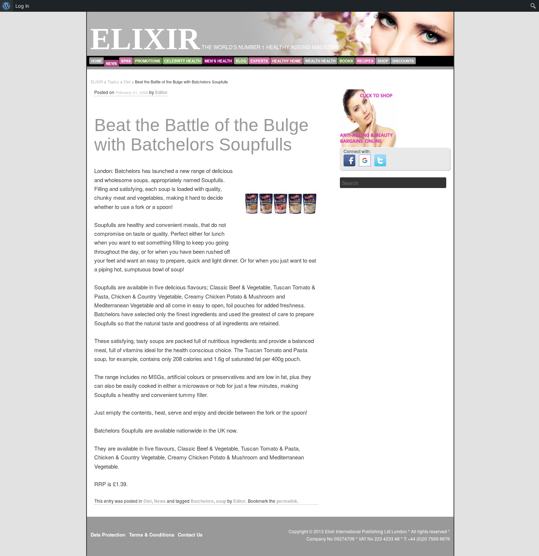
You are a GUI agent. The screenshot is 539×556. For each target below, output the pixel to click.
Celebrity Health (182, 61)
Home (96, 61)
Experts (259, 61)
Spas (126, 61)
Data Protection (108, 534)
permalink (286, 501)
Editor (161, 92)
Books (346, 61)
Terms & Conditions (151, 534)
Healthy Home (286, 61)
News (111, 63)
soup (221, 501)
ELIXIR (145, 39)
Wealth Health (320, 61)
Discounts (403, 61)
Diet (147, 501)
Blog (241, 61)
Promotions (147, 61)
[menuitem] (6, 6)
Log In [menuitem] (22, 6)
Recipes (365, 61)
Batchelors (202, 501)
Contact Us (190, 534)
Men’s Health (218, 61)
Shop (383, 61)
